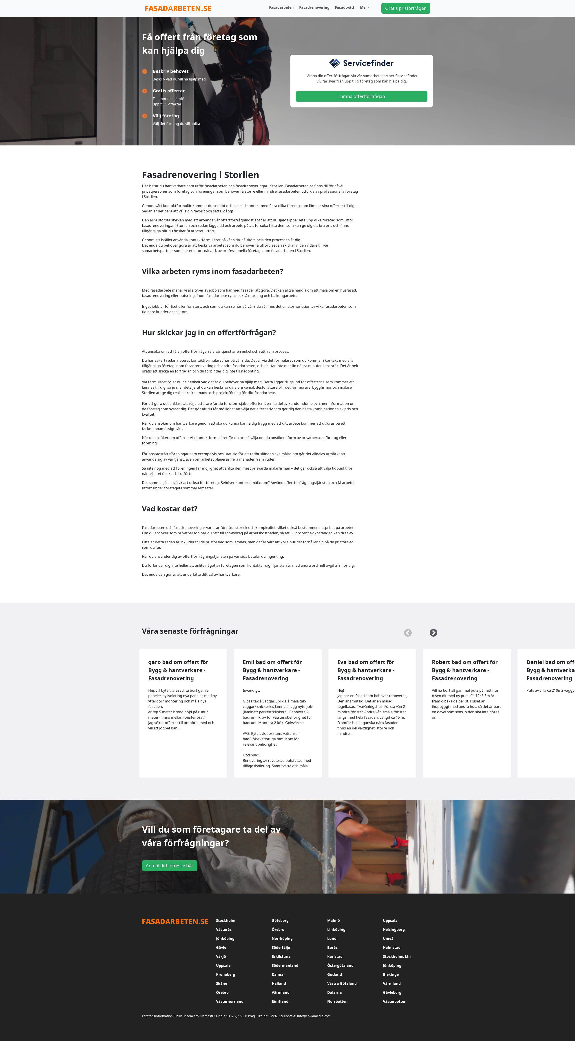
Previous (405, 631)
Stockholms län (397, 956)
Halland (279, 983)
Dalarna (334, 992)
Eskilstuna (281, 956)
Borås (332, 947)
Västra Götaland (342, 983)
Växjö (221, 956)
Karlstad (335, 956)
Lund (331, 938)
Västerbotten (395, 1001)
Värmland (392, 983)
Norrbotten (337, 1001)
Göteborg (280, 920)
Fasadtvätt (344, 7)
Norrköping (282, 938)
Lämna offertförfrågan (361, 96)
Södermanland (285, 965)
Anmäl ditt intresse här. (170, 866)
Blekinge (391, 974)
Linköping (336, 929)
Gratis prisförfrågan (406, 8)
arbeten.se (178, 8)
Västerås (224, 929)
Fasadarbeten (281, 7)
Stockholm (225, 920)
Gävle (221, 947)
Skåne (221, 983)
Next (431, 631)
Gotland (334, 974)
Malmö (333, 920)
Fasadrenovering (314, 7)
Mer (363, 7)
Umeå (388, 938)
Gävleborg (392, 992)
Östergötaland (340, 965)
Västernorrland (229, 1001)
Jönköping (225, 938)
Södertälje (281, 947)
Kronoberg (225, 974)
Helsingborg (394, 929)
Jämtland (280, 1001)
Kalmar (278, 974)
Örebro (278, 929)
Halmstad (391, 947)
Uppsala (390, 920)
